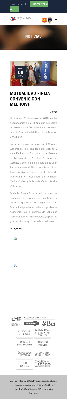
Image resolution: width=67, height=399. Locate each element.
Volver (53, 111)
